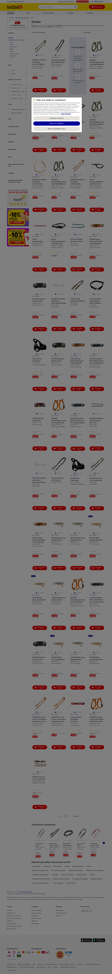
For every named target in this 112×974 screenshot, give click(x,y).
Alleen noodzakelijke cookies (56, 128)
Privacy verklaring (65, 114)
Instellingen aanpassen (57, 118)
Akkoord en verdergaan (57, 123)
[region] (56, 114)
